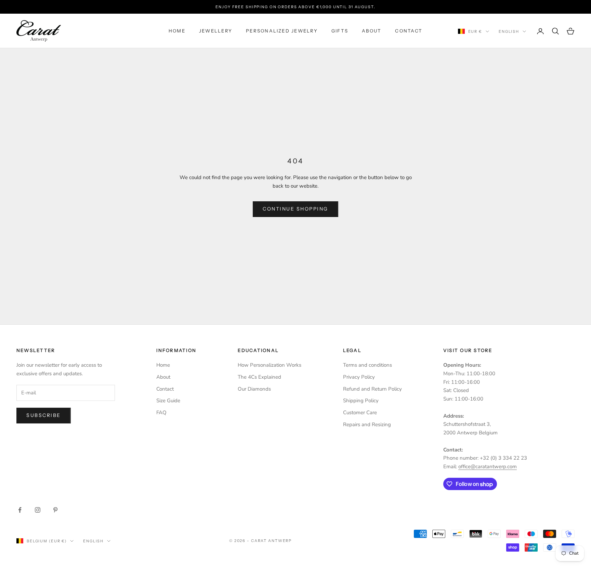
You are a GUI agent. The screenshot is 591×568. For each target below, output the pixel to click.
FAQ (161, 412)
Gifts (339, 31)
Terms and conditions (367, 365)
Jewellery (215, 31)
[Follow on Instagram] (37, 509)
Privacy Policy (359, 377)
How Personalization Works (269, 365)
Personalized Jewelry (282, 31)
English (509, 31)
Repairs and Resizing (367, 424)
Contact (408, 31)
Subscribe (43, 415)
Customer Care (360, 412)
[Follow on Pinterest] (55, 509)
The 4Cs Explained (259, 377)
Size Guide (168, 400)
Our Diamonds (254, 389)
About (371, 31)
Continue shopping (295, 209)
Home (177, 31)
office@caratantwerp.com (487, 466)
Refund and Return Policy (372, 389)
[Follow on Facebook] (19, 509)
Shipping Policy (361, 400)
